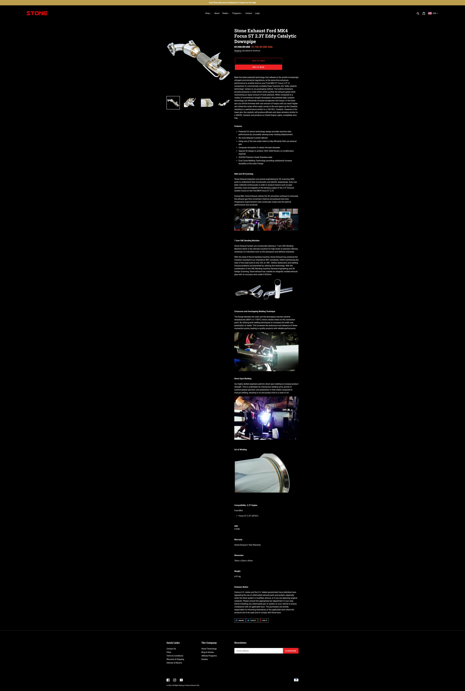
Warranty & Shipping (175, 659)
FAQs (169, 652)
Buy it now (258, 67)
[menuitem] (208, 13)
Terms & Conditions (175, 656)
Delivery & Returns (174, 663)
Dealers (204, 659)
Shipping (237, 51)
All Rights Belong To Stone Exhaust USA (185, 685)
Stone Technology (209, 649)
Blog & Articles (207, 652)
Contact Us (171, 649)
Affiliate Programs (209, 656)
